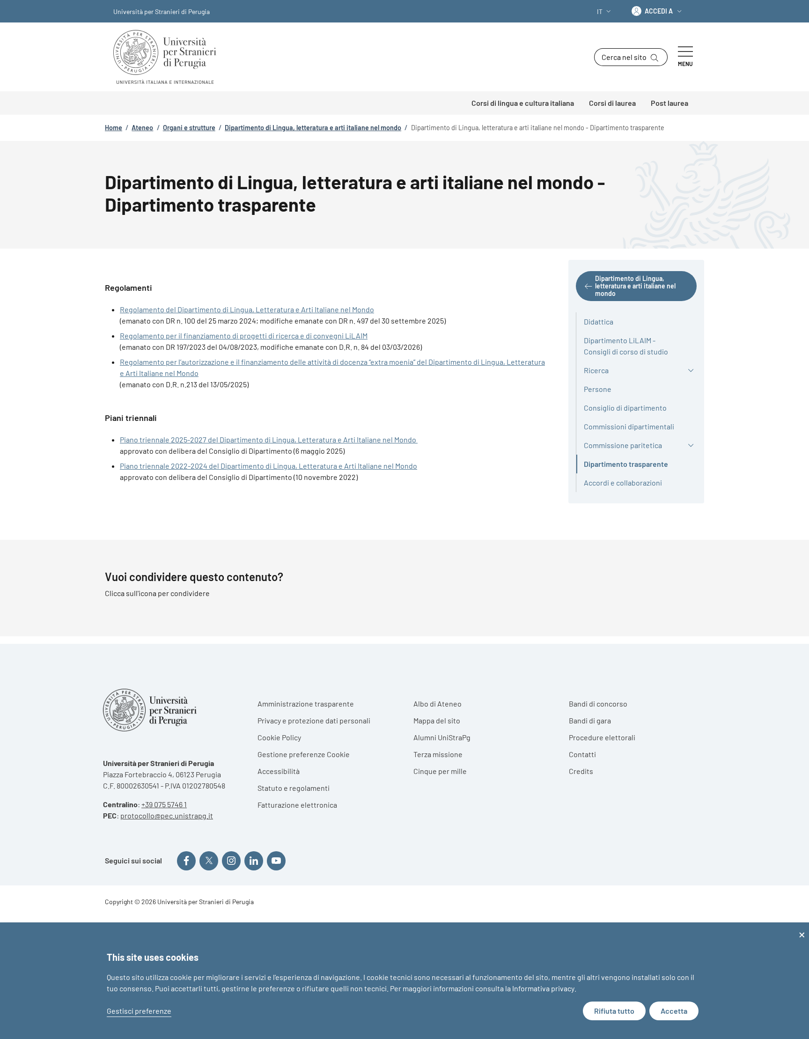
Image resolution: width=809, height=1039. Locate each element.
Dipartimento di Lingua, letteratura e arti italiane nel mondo (313, 128)
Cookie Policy (279, 737)
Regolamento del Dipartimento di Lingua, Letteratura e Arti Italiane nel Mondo (247, 309)
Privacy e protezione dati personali (313, 720)
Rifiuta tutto (614, 1010)
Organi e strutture (189, 128)
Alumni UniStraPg (442, 737)
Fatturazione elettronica (297, 804)
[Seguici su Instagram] (231, 860)
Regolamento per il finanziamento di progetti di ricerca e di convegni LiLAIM (244, 335)
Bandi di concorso (598, 703)
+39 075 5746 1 (164, 804)
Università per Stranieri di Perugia (161, 11)
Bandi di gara (590, 720)
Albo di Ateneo (437, 703)
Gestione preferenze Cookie (303, 754)
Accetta (674, 1010)
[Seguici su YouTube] (276, 860)
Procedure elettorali (602, 737)
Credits (581, 770)
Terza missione (438, 754)
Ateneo (142, 128)
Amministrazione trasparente (305, 703)
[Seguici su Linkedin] (253, 860)
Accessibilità (278, 770)
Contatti (582, 754)
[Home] (168, 57)
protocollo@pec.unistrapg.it (166, 815)
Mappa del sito (436, 720)
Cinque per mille (440, 770)
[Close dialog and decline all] (802, 928)
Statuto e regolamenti (293, 787)
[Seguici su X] (208, 860)
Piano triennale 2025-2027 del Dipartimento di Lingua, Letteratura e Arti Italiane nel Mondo (269, 439)
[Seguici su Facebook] (186, 860)
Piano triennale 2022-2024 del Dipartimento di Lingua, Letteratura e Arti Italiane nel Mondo (268, 465)
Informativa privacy (543, 988)
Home (113, 128)
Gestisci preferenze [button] (139, 1010)
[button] (604, 11)
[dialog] (404, 980)
